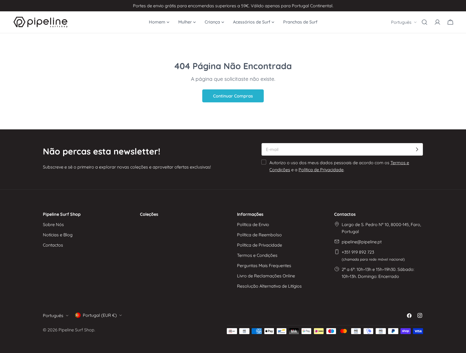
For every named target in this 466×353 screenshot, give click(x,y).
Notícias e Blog (58, 234)
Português (401, 22)
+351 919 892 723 (373, 255)
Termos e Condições (257, 255)
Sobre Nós (53, 224)
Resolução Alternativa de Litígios (269, 286)
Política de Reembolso (259, 234)
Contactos (53, 245)
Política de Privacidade (321, 169)
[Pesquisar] (424, 22)
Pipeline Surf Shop (76, 329)
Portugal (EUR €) (100, 315)
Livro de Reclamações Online (266, 275)
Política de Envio (253, 224)
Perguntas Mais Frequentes (264, 265)
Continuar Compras (233, 96)
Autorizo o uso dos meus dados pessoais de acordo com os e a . (339, 166)
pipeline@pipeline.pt (362, 241)
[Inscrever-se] (417, 149)
